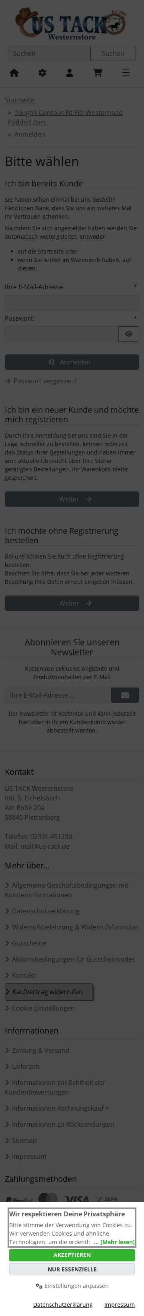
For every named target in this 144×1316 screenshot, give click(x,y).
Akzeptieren (72, 1255)
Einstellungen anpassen (76, 1285)
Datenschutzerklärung (63, 1304)
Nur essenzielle (72, 1269)
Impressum (119, 1304)
